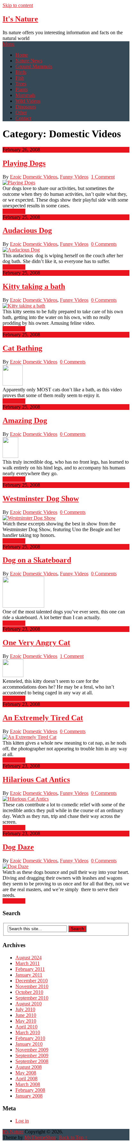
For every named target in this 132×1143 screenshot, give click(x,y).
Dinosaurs (25, 106)
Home (21, 55)
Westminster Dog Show (41, 498)
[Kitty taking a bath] (66, 306)
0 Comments (104, 244)
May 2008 (25, 1072)
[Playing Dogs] (66, 183)
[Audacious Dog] (66, 250)
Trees (20, 83)
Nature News (28, 60)
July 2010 (25, 1009)
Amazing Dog (25, 420)
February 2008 (30, 1090)
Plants (21, 89)
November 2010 (31, 986)
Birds (20, 72)
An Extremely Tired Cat (43, 718)
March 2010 (27, 1032)
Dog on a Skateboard (37, 560)
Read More (14, 211)
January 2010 (29, 1044)
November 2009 (31, 1049)
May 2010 (25, 1021)
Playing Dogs (24, 163)
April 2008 (26, 1078)
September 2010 (31, 998)
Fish (19, 78)
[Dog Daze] (66, 866)
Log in (22, 1120)
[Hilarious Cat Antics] (66, 799)
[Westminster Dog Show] (66, 518)
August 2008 (28, 1067)
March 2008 (27, 1084)
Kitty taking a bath (34, 286)
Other (21, 112)
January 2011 (28, 975)
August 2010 (28, 1003)
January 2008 (29, 1096)
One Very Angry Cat (36, 642)
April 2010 (26, 1026)
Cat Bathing (22, 348)
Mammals (25, 95)
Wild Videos (27, 101)
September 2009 (31, 1055)
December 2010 (31, 980)
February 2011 (30, 969)
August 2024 (28, 957)
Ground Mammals (33, 66)
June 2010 (25, 1015)
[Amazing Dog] (66, 448)
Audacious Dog (27, 230)
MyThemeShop (40, 1137)
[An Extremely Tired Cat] (66, 737)
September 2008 (31, 1061)
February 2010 (30, 1038)
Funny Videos (74, 177)
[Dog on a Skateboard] (66, 593)
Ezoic (15, 177)
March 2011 (27, 963)
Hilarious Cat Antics (36, 779)
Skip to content (18, 5)
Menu (8, 44)
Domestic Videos (40, 177)
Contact (23, 118)
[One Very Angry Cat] (66, 668)
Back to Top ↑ (73, 1137)
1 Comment (103, 177)
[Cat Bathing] (66, 376)
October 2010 (29, 992)
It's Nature (20, 19)
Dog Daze (18, 847)
